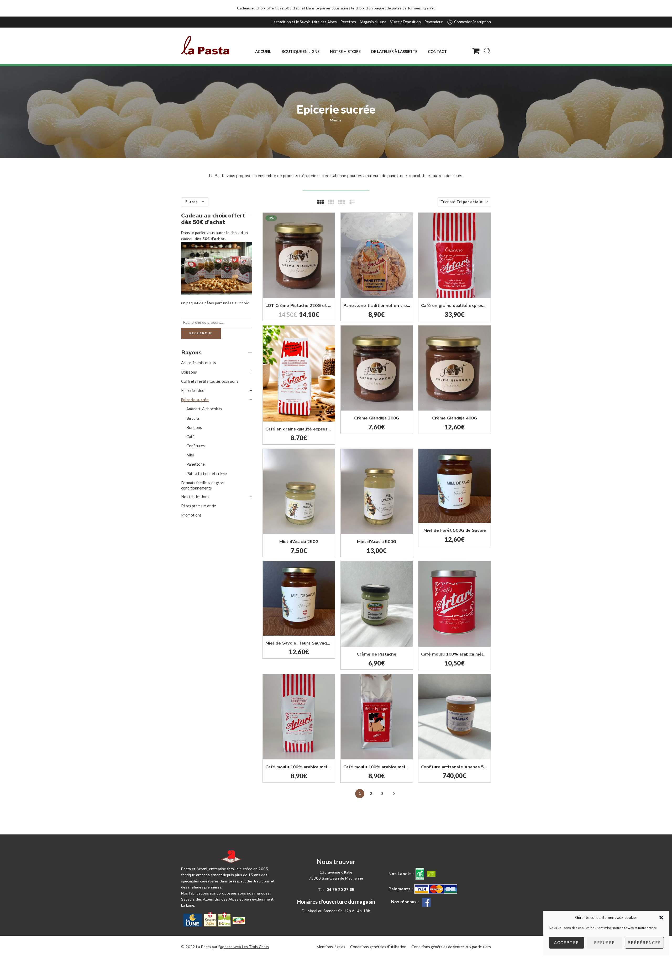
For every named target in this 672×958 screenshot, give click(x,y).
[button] (661, 917)
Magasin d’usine (373, 22)
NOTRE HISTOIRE (345, 51)
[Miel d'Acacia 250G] (299, 491)
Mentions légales (330, 947)
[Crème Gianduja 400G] (454, 368)
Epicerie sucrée (195, 399)
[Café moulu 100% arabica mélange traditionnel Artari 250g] (299, 716)
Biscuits (193, 418)
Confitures (195, 446)
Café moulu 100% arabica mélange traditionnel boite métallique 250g (454, 654)
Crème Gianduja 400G (454, 418)
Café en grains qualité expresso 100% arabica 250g (298, 429)
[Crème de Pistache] (377, 604)
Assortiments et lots (198, 362)
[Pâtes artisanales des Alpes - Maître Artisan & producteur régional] (205, 45)
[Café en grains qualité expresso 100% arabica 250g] (299, 374)
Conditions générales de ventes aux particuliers (451, 947)
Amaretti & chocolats (204, 409)
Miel (190, 455)
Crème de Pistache (376, 654)
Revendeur (433, 22)
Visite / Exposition (405, 22)
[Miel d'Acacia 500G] (377, 491)
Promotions (191, 515)
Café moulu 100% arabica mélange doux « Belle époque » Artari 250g (376, 767)
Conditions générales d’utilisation (378, 947)
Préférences (644, 942)
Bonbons (194, 427)
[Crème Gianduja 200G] (377, 368)
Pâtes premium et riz (198, 506)
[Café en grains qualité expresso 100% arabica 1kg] (454, 255)
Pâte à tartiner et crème (206, 473)
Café (190, 436)
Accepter (566, 942)
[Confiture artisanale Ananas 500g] (454, 716)
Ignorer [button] (429, 8)
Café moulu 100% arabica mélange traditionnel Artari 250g (298, 767)
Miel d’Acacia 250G (298, 542)
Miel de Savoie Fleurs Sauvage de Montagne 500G (298, 643)
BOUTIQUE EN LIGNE (300, 51)
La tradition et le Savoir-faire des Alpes (304, 22)
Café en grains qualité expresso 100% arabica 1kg (454, 305)
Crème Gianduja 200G (376, 418)
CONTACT (437, 51)
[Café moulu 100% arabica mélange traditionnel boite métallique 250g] (454, 604)
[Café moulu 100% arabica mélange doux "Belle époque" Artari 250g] (377, 716)
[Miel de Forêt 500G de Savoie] (454, 486)
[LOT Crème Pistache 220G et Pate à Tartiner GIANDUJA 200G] (299, 255)
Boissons (189, 372)
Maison (336, 120)
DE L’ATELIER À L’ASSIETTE (394, 51)
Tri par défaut (469, 201)
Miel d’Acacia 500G (376, 542)
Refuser (604, 942)
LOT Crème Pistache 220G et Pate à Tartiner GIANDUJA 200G (298, 305)
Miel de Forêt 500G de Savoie (454, 530)
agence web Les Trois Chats (244, 946)
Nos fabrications (195, 496)
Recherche (201, 333)
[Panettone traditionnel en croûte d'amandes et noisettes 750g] (377, 255)
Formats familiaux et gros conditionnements (202, 485)
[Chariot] (476, 51)
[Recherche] (487, 51)
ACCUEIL (263, 51)
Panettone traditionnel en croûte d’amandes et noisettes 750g (376, 305)
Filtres (191, 201)
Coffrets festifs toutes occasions (209, 381)
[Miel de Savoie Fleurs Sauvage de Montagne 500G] (299, 598)
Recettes (348, 22)
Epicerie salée (192, 390)
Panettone (195, 464)
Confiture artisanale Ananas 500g (454, 767)
